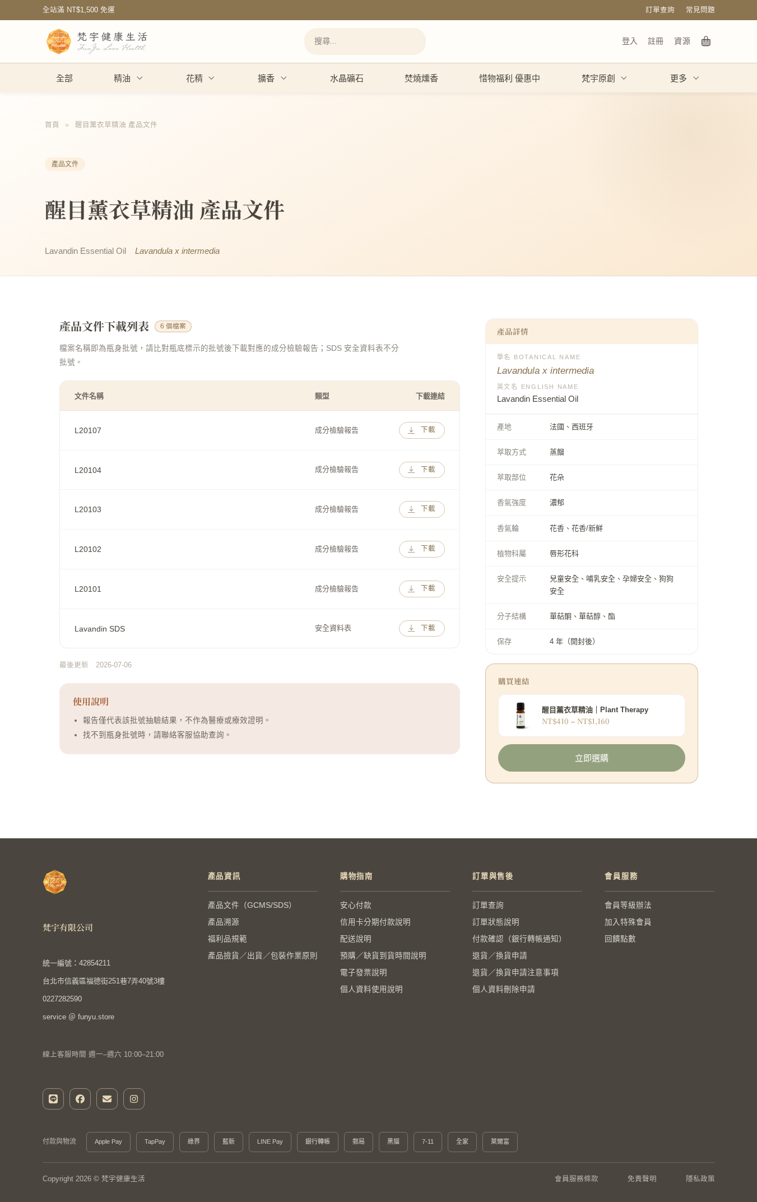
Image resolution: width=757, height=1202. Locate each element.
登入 (630, 40)
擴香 (266, 78)
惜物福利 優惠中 (509, 78)
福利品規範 (227, 939)
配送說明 (355, 939)
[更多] (696, 78)
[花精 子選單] (212, 78)
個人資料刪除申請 (503, 989)
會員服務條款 (576, 1179)
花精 (194, 78)
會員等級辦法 (628, 905)
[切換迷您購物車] (706, 41)
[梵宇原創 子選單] (624, 78)
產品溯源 (223, 922)
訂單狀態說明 (495, 922)
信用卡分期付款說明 (375, 922)
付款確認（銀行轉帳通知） (519, 939)
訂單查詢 (660, 10)
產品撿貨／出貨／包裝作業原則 (263, 956)
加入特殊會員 (628, 922)
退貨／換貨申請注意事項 (515, 972)
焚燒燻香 (421, 78)
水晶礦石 (347, 78)
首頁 (52, 125)
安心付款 (355, 905)
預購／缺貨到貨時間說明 (383, 956)
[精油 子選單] (140, 78)
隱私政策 (700, 1179)
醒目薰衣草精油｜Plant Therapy (595, 710)
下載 (428, 430)
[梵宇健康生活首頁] (55, 882)
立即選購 (592, 758)
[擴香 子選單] (284, 78)
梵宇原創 (598, 78)
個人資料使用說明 (371, 989)
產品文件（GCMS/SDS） (252, 905)
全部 (64, 78)
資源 (682, 40)
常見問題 (700, 10)
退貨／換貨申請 (499, 956)
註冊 (655, 40)
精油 (122, 78)
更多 (678, 78)
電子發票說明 (363, 972)
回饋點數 (620, 939)
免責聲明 (642, 1179)
